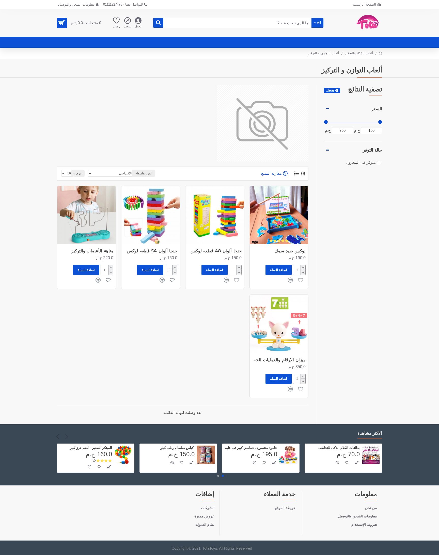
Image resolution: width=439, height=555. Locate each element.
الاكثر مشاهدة (369, 433)
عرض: (78, 173)
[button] (66, 436)
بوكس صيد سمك (290, 250)
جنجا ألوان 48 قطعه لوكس (216, 250)
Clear (329, 90)
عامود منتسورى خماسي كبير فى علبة (251, 448)
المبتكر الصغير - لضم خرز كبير (91, 448)
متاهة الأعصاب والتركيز (92, 250)
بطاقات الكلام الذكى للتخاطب (339, 448)
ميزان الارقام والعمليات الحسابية (278, 359)
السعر (376, 108)
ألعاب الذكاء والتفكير (359, 53)
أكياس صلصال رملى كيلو (178, 448)
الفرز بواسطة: (143, 173)
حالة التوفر (372, 150)
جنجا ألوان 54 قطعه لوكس (152, 250)
